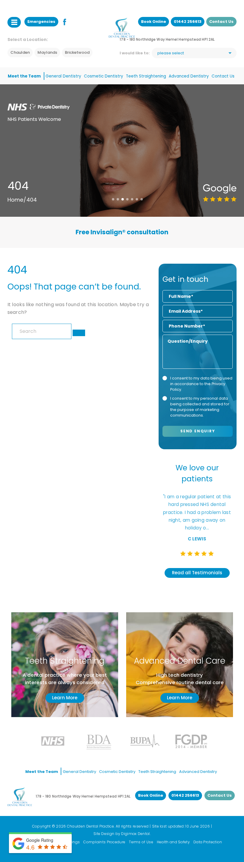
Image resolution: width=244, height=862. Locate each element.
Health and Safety (173, 841)
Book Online (153, 21)
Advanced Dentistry (189, 76)
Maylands (47, 52)
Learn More (64, 698)
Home (15, 199)
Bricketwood (77, 52)
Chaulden (20, 52)
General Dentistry (63, 76)
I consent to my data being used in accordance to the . (201, 384)
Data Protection (207, 841)
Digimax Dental (135, 833)
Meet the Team (24, 76)
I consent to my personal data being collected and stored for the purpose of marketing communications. (199, 407)
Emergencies (41, 21)
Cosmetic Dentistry (103, 76)
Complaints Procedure (104, 841)
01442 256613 (187, 21)
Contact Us (221, 21)
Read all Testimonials (197, 573)
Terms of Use (141, 841)
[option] (122, 232)
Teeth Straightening (146, 76)
